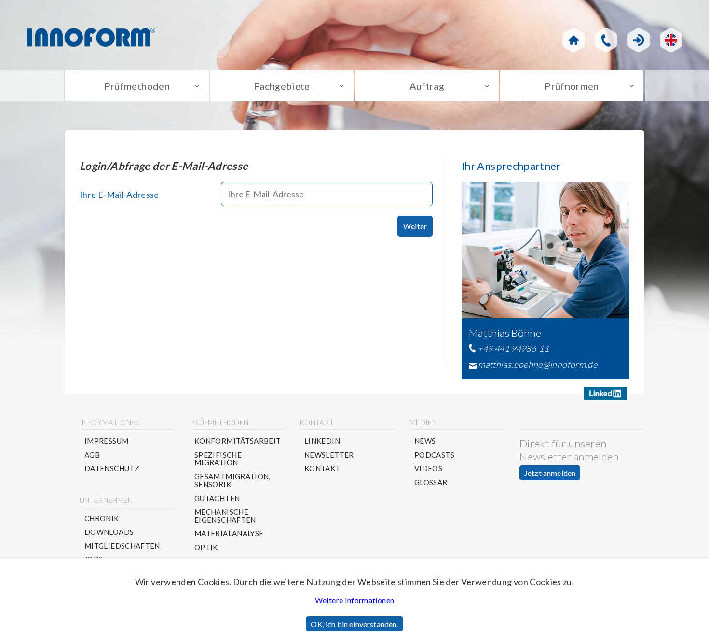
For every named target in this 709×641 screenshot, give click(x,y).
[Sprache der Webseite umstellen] (671, 40)
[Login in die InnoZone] (638, 40)
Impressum (106, 441)
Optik (206, 547)
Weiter (415, 226)
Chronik (101, 519)
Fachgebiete (282, 86)
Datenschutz (111, 468)
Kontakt (322, 468)
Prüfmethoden (137, 86)
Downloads (109, 532)
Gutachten (217, 498)
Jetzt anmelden (549, 472)
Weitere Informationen (355, 600)
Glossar (431, 482)
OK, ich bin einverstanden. (354, 623)
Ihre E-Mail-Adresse (119, 194)
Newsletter (329, 455)
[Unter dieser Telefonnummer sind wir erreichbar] (606, 40)
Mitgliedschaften (122, 546)
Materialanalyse (228, 534)
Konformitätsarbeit (237, 441)
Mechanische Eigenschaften (225, 516)
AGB (92, 455)
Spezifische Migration (218, 459)
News (425, 441)
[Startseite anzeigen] (573, 40)
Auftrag (427, 86)
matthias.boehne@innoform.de (537, 364)
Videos (428, 468)
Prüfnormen (572, 86)
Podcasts (434, 455)
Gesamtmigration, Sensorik (232, 480)
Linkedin (322, 441)
